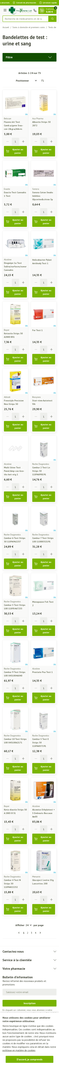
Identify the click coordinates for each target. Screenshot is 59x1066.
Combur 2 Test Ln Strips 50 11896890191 (41, 471)
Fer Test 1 (37, 330)
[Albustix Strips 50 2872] (43, 103)
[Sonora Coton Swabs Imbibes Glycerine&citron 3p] (43, 173)
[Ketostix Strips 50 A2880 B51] (15, 314)
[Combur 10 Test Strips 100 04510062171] (15, 720)
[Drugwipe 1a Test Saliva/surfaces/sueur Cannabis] (15, 244)
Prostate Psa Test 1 (42, 672)
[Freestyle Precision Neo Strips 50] (15, 381)
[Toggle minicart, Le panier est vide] (42, 10)
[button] (29, 57)
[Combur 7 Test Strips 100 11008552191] (43, 519)
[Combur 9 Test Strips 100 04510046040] (15, 653)
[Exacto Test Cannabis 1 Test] (15, 173)
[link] (19, 933)
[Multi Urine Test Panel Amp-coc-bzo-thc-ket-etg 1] (15, 448)
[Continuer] (39, 933)
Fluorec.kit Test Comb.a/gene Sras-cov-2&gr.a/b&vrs (13, 125)
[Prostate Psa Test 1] (43, 653)
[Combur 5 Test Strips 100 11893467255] (15, 586)
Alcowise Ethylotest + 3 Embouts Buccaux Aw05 (43, 813)
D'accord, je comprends (29, 1059)
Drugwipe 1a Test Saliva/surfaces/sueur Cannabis (15, 266)
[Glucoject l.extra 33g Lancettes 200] (43, 861)
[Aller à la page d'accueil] (20, 10)
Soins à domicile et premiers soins (28, 27)
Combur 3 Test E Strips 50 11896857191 (40, 742)
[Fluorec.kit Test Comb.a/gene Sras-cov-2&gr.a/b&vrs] (15, 103)
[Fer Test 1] (43, 314)
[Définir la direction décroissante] (42, 80)
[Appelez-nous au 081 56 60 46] (35, 10)
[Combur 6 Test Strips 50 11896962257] (15, 519)
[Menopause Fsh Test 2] (43, 586)
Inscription (30, 1003)
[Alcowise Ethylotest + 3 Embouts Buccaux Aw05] (43, 790)
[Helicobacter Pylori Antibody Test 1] (43, 244)
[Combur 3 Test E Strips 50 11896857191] (43, 720)
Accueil (6, 27)
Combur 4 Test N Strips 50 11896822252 (12, 883)
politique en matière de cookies (19, 1050)
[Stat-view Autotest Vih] (43, 381)
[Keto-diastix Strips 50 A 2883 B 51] (15, 790)
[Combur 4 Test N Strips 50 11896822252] (15, 861)
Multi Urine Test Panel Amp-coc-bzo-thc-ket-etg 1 (14, 471)
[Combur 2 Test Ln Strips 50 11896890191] (43, 448)
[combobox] (26, 19)
